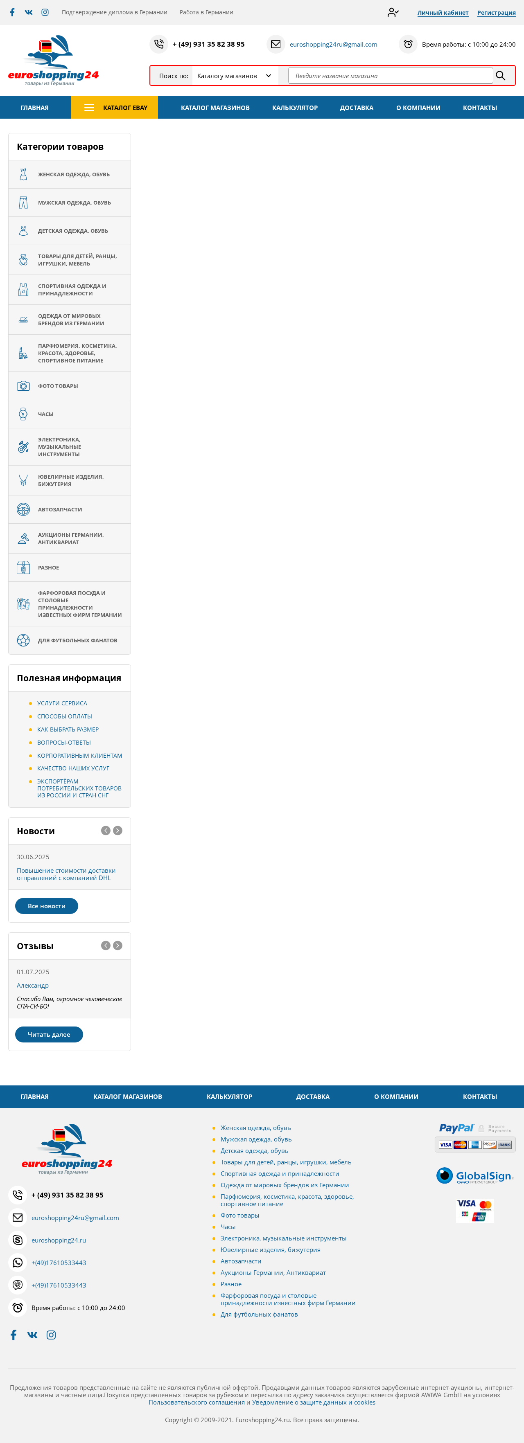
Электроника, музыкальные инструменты (284, 1238)
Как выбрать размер (68, 729)
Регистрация (496, 12)
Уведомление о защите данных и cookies (313, 1402)
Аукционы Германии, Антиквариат (273, 1272)
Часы (228, 1226)
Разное (231, 1284)
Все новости (47, 906)
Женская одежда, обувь (256, 1127)
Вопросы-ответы (64, 742)
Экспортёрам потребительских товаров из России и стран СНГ (79, 788)
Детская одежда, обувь (255, 1150)
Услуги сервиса (62, 703)
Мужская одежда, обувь (256, 1139)
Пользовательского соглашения (197, 1402)
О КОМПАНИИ (418, 108)
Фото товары (240, 1215)
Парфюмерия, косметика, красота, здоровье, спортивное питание (287, 1200)
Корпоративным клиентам (79, 755)
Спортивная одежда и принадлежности (280, 1173)
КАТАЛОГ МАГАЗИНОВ (215, 108)
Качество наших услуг (73, 768)
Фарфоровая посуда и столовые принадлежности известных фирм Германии (288, 1299)
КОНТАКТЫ (480, 108)
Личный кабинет (443, 12)
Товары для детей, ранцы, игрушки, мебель (286, 1162)
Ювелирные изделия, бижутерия (271, 1249)
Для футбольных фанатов (259, 1314)
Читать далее (49, 1034)
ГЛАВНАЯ (34, 108)
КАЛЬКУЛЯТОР (295, 108)
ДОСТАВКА (356, 108)
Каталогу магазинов (227, 76)
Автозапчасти (241, 1261)
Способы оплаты (64, 716)
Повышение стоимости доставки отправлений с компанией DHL (66, 874)
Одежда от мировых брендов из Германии (285, 1185)
